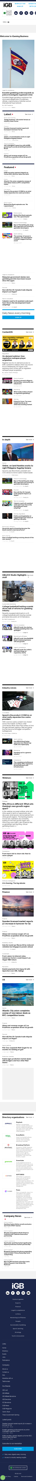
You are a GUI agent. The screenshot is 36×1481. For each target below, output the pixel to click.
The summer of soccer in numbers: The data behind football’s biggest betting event (23, 238)
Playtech (19, 1122)
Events (4, 1354)
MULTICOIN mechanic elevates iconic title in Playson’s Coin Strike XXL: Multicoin (17, 1263)
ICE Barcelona (6, 1402)
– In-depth (25, 230)
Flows (18, 1190)
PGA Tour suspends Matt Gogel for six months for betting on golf (17, 1049)
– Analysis (14, 294)
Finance (6, 126)
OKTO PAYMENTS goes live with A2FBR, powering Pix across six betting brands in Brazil (18, 147)
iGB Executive (6, 1399)
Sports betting (6, 535)
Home (4, 1348)
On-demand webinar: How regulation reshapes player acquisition (14, 358)
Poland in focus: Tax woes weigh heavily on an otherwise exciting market (23, 403)
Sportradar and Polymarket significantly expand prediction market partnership (17, 1243)
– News (13, 107)
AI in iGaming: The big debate (13, 883)
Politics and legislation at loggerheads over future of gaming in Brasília (23, 517)
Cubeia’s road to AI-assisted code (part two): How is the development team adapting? (17, 303)
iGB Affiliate (5, 1393)
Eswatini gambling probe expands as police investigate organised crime (18, 94)
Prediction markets (8, 1056)
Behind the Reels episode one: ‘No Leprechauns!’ (23, 216)
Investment (5, 953)
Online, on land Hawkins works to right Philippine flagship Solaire (17, 137)
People (6, 170)
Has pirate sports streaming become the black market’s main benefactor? (16, 529)
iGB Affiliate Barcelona (9, 1396)
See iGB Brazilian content (8, 13)
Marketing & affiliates (8, 526)
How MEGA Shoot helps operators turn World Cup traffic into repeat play (22, 743)
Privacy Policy (7, 1476)
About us (5, 1369)
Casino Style (6, 1412)
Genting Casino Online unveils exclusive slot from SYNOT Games (17, 1224)
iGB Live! (5, 1390)
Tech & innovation (7, 298)
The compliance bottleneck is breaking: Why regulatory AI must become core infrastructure (23, 764)
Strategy (18, 1332)
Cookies (16, 1476)
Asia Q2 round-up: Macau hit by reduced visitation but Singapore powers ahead (18, 946)
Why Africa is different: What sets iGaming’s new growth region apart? (17, 806)
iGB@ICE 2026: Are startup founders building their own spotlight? (23, 629)
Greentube (20, 1160)
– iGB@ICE (25, 632)
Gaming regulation (19, 514)
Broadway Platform (23, 1145)
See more (28, 114)
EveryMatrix (20, 1135)
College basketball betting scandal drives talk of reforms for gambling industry (17, 608)
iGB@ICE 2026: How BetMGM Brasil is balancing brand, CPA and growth (23, 640)
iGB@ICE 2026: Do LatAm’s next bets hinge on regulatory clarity (22, 651)
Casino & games (18, 1299)
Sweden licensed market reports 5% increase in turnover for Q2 (16, 129)
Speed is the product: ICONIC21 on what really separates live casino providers (17, 192)
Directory (5, 1351)
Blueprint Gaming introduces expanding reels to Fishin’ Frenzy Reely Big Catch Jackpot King (18, 1253)
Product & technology (20, 222)
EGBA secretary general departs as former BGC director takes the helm (16, 173)
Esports (18, 1303)
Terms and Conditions (26, 1476)
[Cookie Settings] (2, 1477)
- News (11, 1426)
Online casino (8, 202)
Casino (6, 134)
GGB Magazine (7, 1408)
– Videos (13, 207)
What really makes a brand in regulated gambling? (23, 392)
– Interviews (14, 140)
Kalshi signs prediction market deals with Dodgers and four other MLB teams (16, 1060)
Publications (6, 1360)
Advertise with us (7, 1378)
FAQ (3, 1375)
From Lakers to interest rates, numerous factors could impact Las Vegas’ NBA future (16, 958)
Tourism (4, 287)
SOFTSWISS (20, 1174)
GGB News (5, 1405)
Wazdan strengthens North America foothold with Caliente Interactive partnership (16, 1234)
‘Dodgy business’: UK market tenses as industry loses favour (17, 120)
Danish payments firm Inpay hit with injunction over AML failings (16, 970)
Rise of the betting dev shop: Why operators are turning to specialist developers (24, 226)
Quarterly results (7, 942)
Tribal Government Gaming (10, 1415)
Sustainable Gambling (9, 604)
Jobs (3, 1357)
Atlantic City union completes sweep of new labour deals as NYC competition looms (17, 182)
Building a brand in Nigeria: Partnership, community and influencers (23, 382)
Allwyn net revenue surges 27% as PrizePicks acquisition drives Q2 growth (17, 156)
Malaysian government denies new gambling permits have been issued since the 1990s (16, 279)
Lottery (18, 1314)
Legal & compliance (8, 90)
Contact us (5, 1372)
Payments (5, 966)
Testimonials (6, 1381)
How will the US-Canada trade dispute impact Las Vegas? (22, 493)
